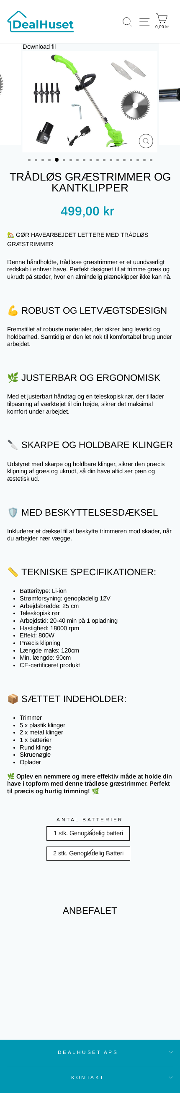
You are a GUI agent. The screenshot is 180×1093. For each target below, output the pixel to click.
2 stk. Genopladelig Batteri (88, 853)
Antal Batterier (90, 819)
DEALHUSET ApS (88, 1052)
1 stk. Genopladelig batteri (88, 833)
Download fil (39, 46)
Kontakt (88, 1077)
